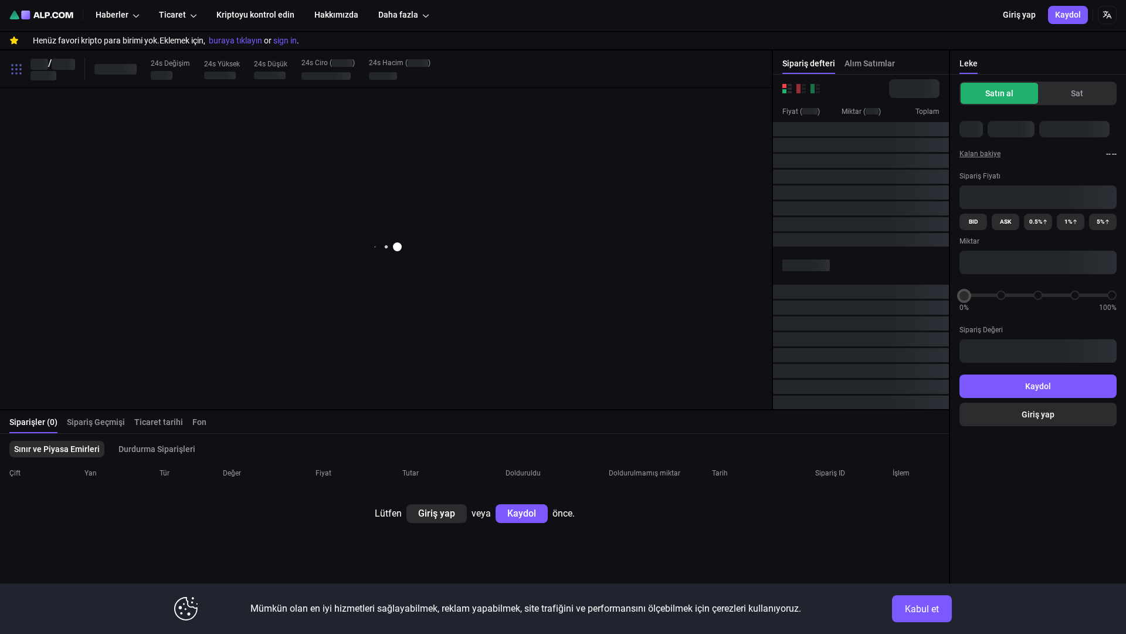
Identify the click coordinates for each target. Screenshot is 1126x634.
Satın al (999, 93)
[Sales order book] (801, 88)
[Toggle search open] (16, 68)
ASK (1005, 221)
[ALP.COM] (41, 15)
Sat (1077, 93)
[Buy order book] (815, 88)
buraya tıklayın (235, 40)
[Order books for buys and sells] (787, 88)
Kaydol (1038, 386)
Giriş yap (1038, 414)
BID (973, 221)
